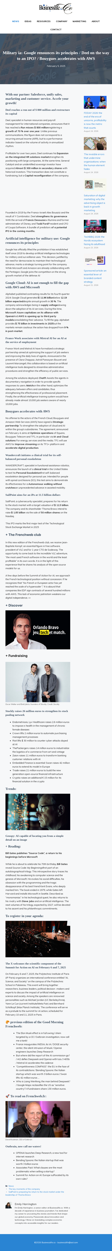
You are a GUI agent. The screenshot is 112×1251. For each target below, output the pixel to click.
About (96, 21)
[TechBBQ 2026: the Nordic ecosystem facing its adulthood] (95, 230)
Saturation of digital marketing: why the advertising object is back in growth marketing (94, 203)
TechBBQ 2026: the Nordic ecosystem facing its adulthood (94, 240)
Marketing (79, 21)
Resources (44, 21)
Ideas (28, 21)
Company (61, 21)
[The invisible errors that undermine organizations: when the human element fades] (95, 148)
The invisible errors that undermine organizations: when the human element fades (95, 162)
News (15, 21)
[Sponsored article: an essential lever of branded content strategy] (95, 264)
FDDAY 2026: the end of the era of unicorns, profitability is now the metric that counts (95, 120)
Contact (56, 29)
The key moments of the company (24, 1189)
